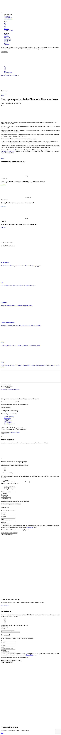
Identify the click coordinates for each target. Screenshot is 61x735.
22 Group (6, 433)
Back (2, 95)
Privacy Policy (29, 527)
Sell (5, 68)
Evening (5, 496)
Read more (3, 185)
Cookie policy (7, 418)
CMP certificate (8, 422)
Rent (5, 71)
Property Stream (15, 432)
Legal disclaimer (8, 421)
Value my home (8, 72)
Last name (3, 516)
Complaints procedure (9, 423)
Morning (5, 493)
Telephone (3, 522)
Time (10, 483)
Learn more (3, 93)
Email (17, 401)
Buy (5, 66)
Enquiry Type (4, 625)
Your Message (4, 627)
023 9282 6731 (4, 389)
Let (4, 69)
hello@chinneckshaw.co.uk (13, 389)
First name (3, 513)
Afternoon (5, 495)
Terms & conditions (9, 416)
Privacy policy (7, 419)
